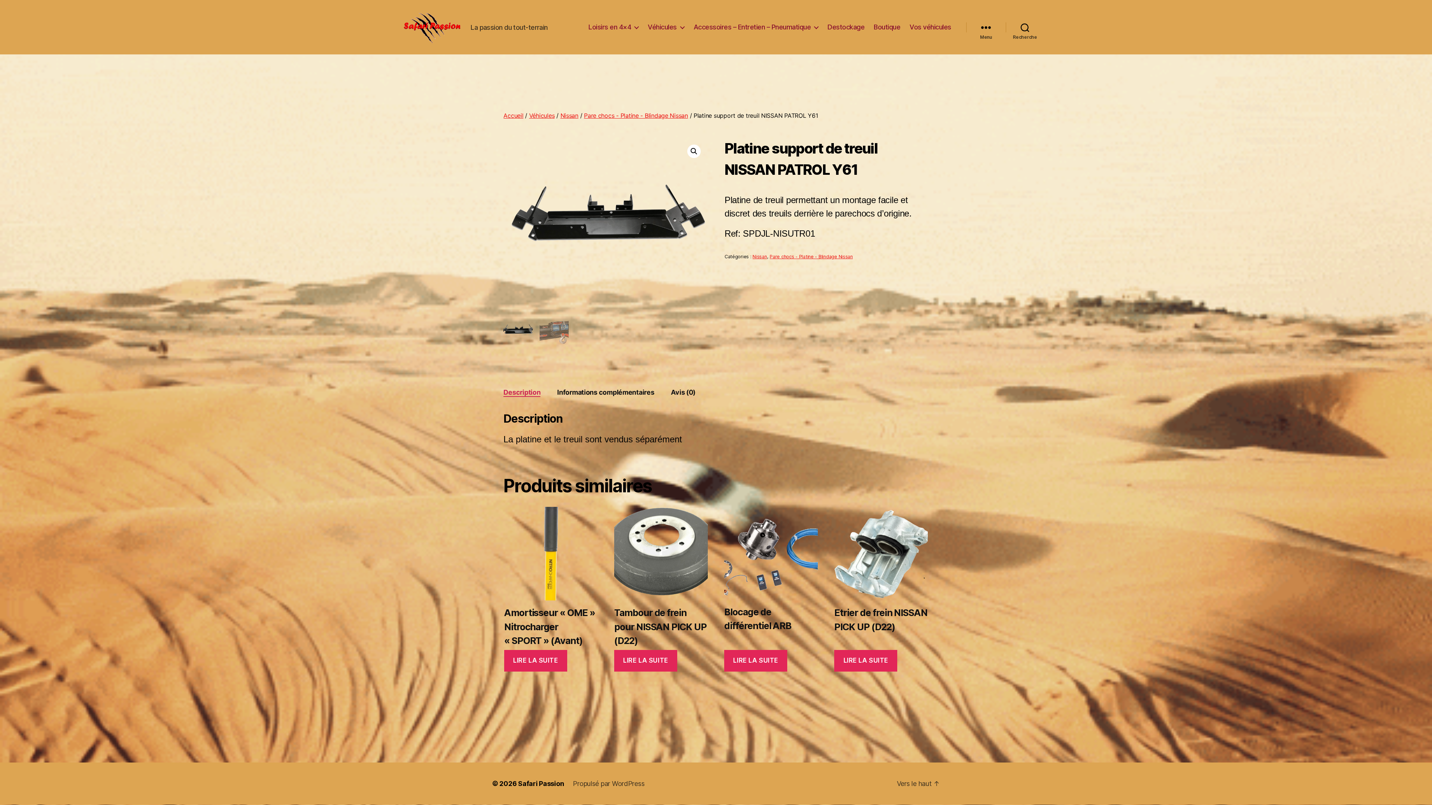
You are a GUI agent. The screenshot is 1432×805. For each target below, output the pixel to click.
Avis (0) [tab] (683, 392)
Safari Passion (541, 783)
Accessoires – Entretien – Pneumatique (752, 27)
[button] (694, 151)
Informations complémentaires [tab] (605, 392)
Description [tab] (521, 392)
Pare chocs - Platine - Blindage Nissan (636, 115)
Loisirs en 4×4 (609, 27)
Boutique (887, 27)
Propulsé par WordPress (608, 783)
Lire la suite (535, 660)
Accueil (513, 115)
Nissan (569, 115)
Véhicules (662, 27)
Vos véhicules (930, 27)
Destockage (846, 27)
